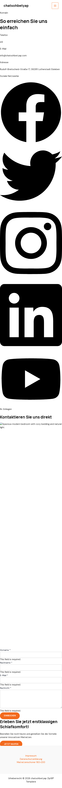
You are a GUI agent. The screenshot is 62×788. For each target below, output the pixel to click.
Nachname (6, 662)
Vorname (5, 650)
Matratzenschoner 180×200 (31, 762)
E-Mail (4, 675)
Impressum (31, 755)
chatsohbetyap (16, 5)
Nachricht (5, 688)
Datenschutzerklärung (31, 759)
